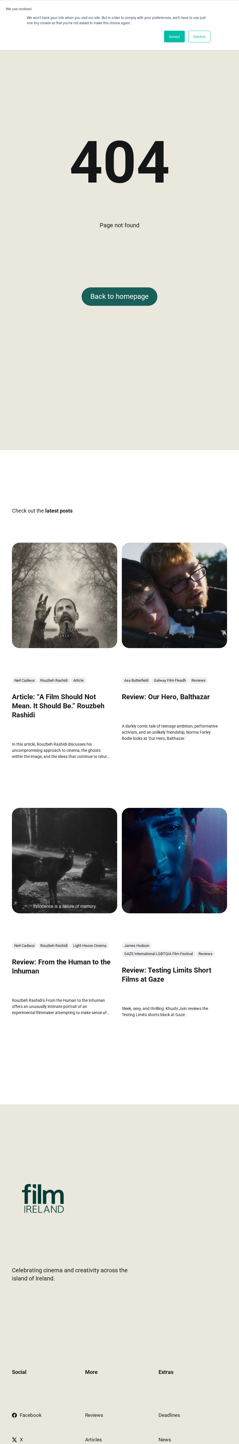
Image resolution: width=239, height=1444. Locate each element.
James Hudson (136, 945)
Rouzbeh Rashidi (54, 680)
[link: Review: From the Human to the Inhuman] (64, 910)
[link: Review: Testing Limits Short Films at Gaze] (174, 910)
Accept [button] (174, 36)
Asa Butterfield (136, 680)
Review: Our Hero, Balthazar (166, 697)
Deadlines (169, 1415)
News (165, 1440)
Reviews (198, 680)
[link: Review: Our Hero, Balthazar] (174, 646)
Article (78, 680)
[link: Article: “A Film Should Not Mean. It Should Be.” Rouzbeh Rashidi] (64, 646)
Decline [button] (199, 36)
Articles (93, 1440)
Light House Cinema (89, 945)
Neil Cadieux (24, 680)
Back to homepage (119, 296)
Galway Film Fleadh (170, 680)
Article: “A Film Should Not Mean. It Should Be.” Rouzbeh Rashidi (58, 706)
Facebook (31, 1415)
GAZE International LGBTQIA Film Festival (158, 953)
